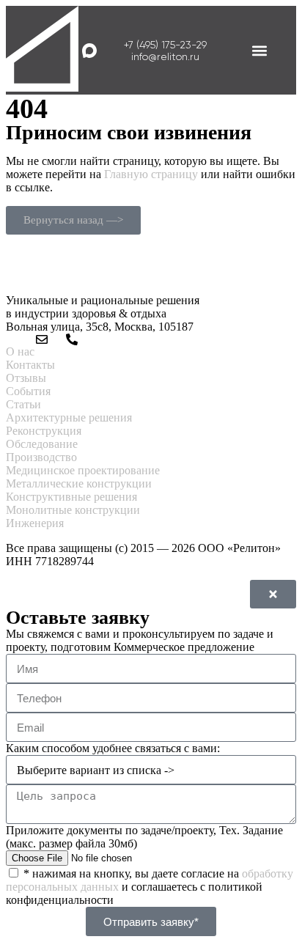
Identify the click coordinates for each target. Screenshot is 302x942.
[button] (260, 50)
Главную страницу (151, 174)
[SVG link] (42, 50)
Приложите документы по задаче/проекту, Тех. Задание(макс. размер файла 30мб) (144, 837)
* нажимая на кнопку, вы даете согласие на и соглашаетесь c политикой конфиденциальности (149, 886)
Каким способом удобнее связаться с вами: (113, 748)
